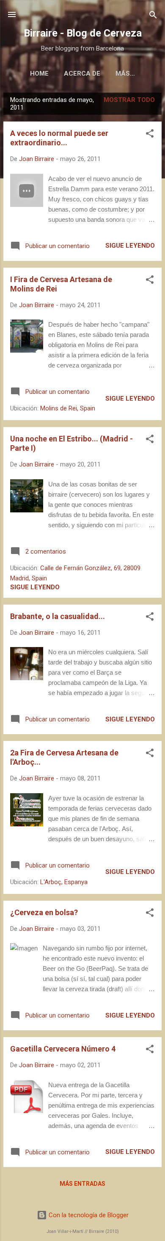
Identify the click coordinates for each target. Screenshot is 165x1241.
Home (39, 73)
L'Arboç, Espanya (64, 882)
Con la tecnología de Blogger (88, 1215)
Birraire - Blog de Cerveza (83, 33)
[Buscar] (153, 15)
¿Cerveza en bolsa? (44, 912)
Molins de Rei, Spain (67, 408)
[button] (150, 134)
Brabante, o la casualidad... (57, 616)
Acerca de (82, 73)
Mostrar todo (129, 100)
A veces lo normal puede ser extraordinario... (59, 138)
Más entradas (82, 1183)
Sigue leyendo (130, 245)
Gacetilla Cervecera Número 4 (63, 1048)
